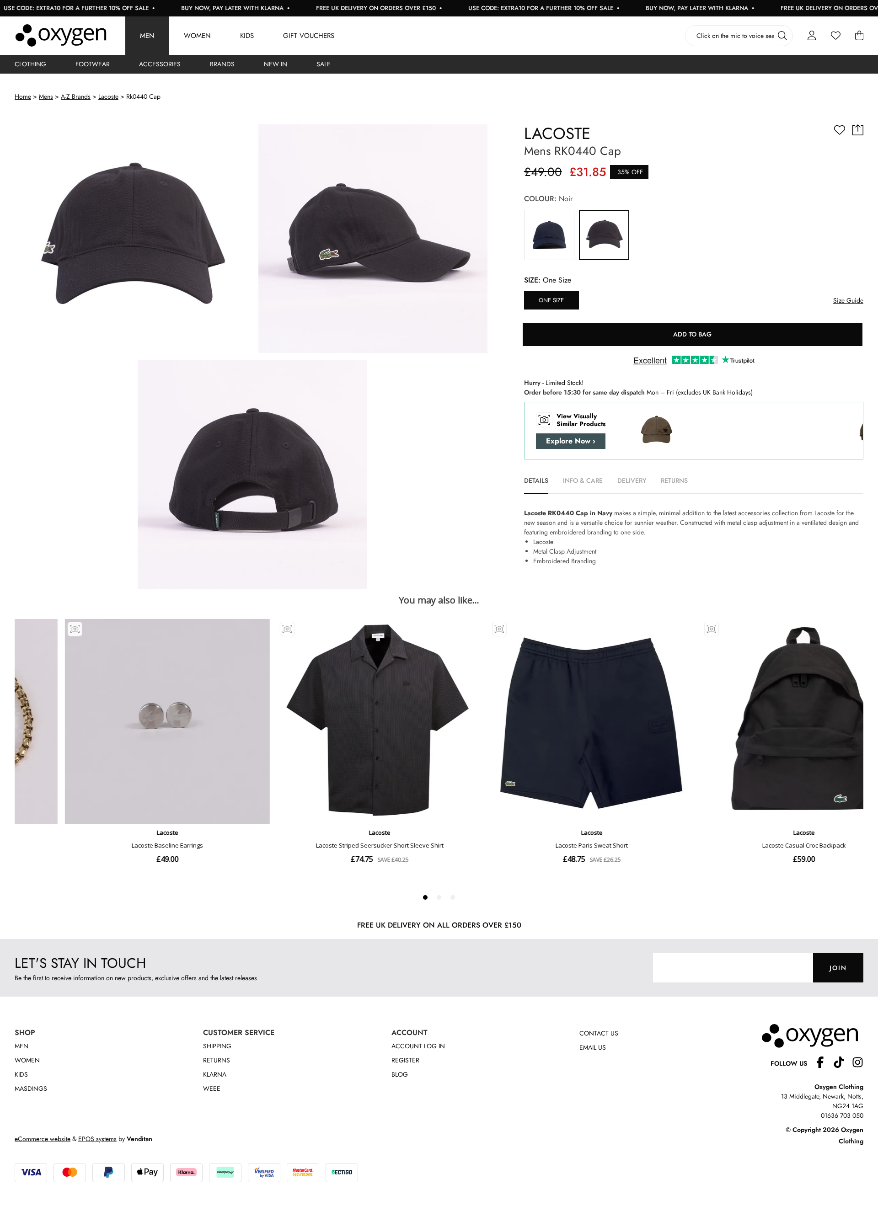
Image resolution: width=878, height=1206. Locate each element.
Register (405, 1060)
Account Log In (418, 1046)
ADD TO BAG (692, 334)
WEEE (211, 1088)
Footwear (92, 64)
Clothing (30, 64)
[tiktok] (842, 1064)
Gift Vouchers (308, 35)
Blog (399, 1074)
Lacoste (108, 96)
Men (147, 35)
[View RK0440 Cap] (549, 235)
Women (197, 35)
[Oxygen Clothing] (61, 35)
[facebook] (823, 1064)
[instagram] (857, 1064)
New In (275, 64)
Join (838, 967)
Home (23, 96)
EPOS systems (97, 1138)
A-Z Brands (76, 96)
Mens (46, 96)
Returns (216, 1060)
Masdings (31, 1088)
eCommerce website (42, 1138)
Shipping (217, 1046)
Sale (323, 64)
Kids (247, 35)
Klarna (214, 1074)
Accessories (160, 64)
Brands (222, 64)
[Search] (782, 35)
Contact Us (598, 1033)
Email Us (592, 1047)
